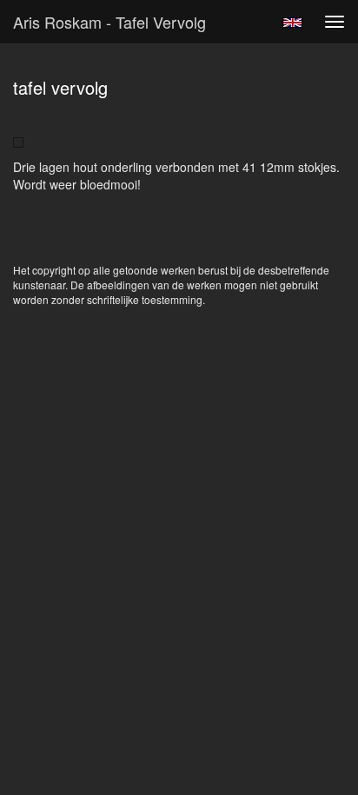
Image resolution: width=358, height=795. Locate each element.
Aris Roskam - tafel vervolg (109, 21)
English (292, 22)
